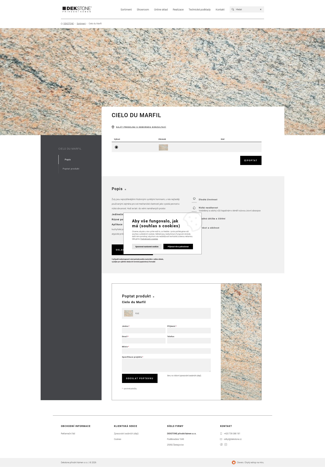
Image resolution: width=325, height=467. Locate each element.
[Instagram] (225, 445)
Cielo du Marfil (70, 148)
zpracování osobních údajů (190, 375)
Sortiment (81, 23)
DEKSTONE (68, 23)
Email (124, 336)
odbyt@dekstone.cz (233, 439)
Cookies (117, 439)
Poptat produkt (71, 168)
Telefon (170, 336)
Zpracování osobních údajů (126, 433)
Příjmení (171, 326)
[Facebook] (221, 445)
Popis (68, 159)
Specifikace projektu (132, 357)
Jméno (125, 326)
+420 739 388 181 (232, 433)
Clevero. (240, 462)
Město (125, 346)
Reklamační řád (68, 433)
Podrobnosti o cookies (149, 239)
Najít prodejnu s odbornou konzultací (141, 127)
